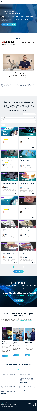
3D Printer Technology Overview (26, 138)
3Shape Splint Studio (24, 253)
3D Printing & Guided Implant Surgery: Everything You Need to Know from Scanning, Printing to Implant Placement (26, 161)
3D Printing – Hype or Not (7, 160)
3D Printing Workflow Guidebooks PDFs (9, 208)
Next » (23, 267)
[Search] (35, 2)
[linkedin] (33, 403)
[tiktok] (35, 403)
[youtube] (33, 405)
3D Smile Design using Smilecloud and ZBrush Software (27, 208)
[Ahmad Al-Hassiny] (3, 142)
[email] (28, 403)
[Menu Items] (19, 406)
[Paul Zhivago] (21, 212)
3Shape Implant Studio (24, 230)
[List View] (4, 124)
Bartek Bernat (7, 234)
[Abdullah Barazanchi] (21, 142)
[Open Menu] (1, 1)
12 (21, 266)
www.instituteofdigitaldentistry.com (24, 320)
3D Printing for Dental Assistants (9, 183)
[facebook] (30, 403)
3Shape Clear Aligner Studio (8, 230)
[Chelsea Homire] (3, 187)
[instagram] (31, 403)
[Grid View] (2, 124)
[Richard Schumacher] (3, 257)
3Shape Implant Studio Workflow (9, 253)
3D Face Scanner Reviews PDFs (8, 138)
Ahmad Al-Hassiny (8, 164)
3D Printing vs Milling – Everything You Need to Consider (27, 184)
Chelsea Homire (8, 187)
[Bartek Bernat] (3, 235)
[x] (35, 405)
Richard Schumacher (9, 257)
